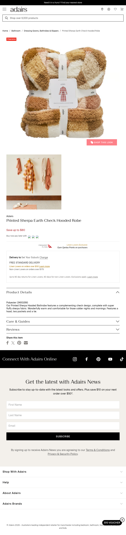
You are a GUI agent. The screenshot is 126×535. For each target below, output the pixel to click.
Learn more (44, 266)
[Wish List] (115, 9)
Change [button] (44, 257)
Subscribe (63, 436)
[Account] (108, 9)
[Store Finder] (102, 9)
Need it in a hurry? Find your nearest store (63, 2)
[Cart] (122, 9)
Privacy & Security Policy (63, 454)
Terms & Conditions (98, 450)
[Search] (7, 18)
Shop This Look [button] (103, 142)
